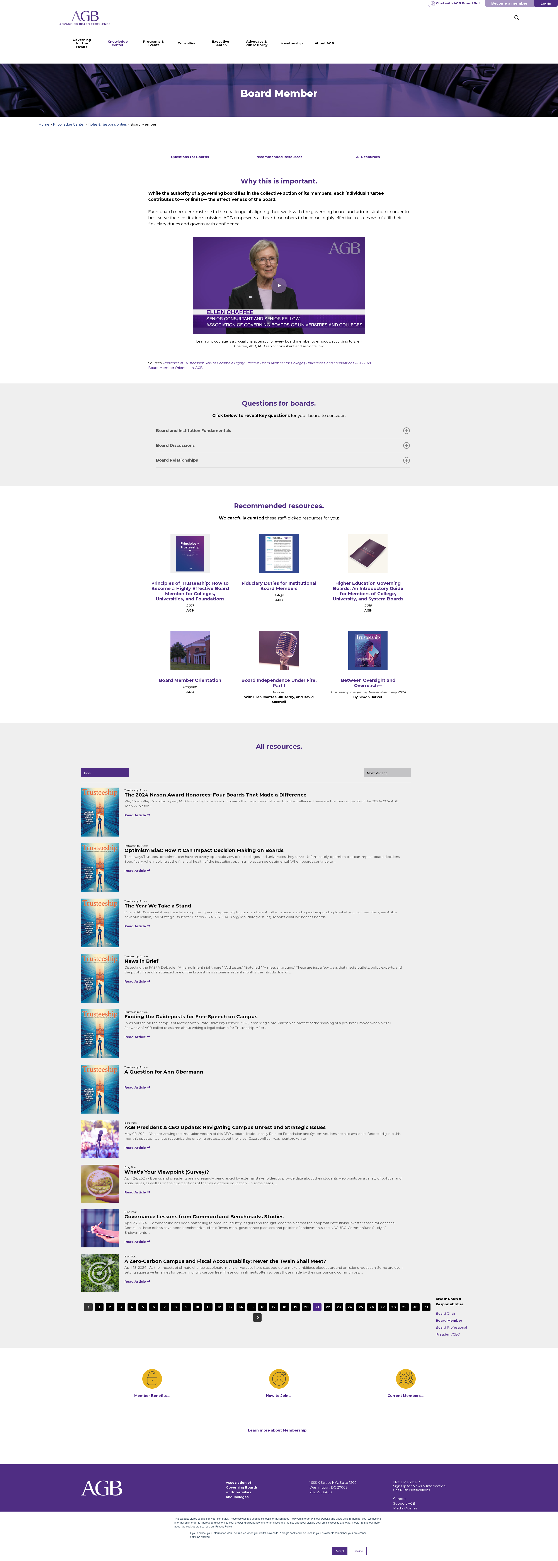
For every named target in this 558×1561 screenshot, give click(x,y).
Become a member (509, 3)
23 (339, 1307)
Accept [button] (340, 1551)
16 (263, 1307)
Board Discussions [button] (175, 445)
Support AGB (404, 1503)
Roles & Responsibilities (107, 124)
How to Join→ (279, 1396)
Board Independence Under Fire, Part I (279, 683)
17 (274, 1307)
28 (393, 1307)
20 (306, 1307)
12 (219, 1307)
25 (361, 1307)
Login (546, 3)
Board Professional (451, 1327)
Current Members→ (406, 1396)
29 (404, 1307)
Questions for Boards (190, 157)
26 (371, 1307)
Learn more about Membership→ (279, 1430)
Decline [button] (358, 1551)
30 (415, 1307)
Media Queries (405, 1508)
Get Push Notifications (411, 1490)
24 (350, 1307)
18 (284, 1307)
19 (295, 1307)
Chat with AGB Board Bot (458, 3)
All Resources (368, 157)
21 (317, 1307)
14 (241, 1307)
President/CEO (448, 1334)
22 (328, 1307)
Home (44, 124)
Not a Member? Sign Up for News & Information (419, 1484)
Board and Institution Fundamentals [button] (193, 430)
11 (208, 1307)
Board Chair (445, 1313)
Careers (399, 1499)
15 (251, 1307)
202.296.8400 (321, 1492)
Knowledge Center (69, 124)
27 (382, 1307)
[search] (516, 17)
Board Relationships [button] (177, 460)
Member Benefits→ (152, 1396)
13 (230, 1307)
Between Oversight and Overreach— (368, 683)
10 (197, 1307)
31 (426, 1307)
